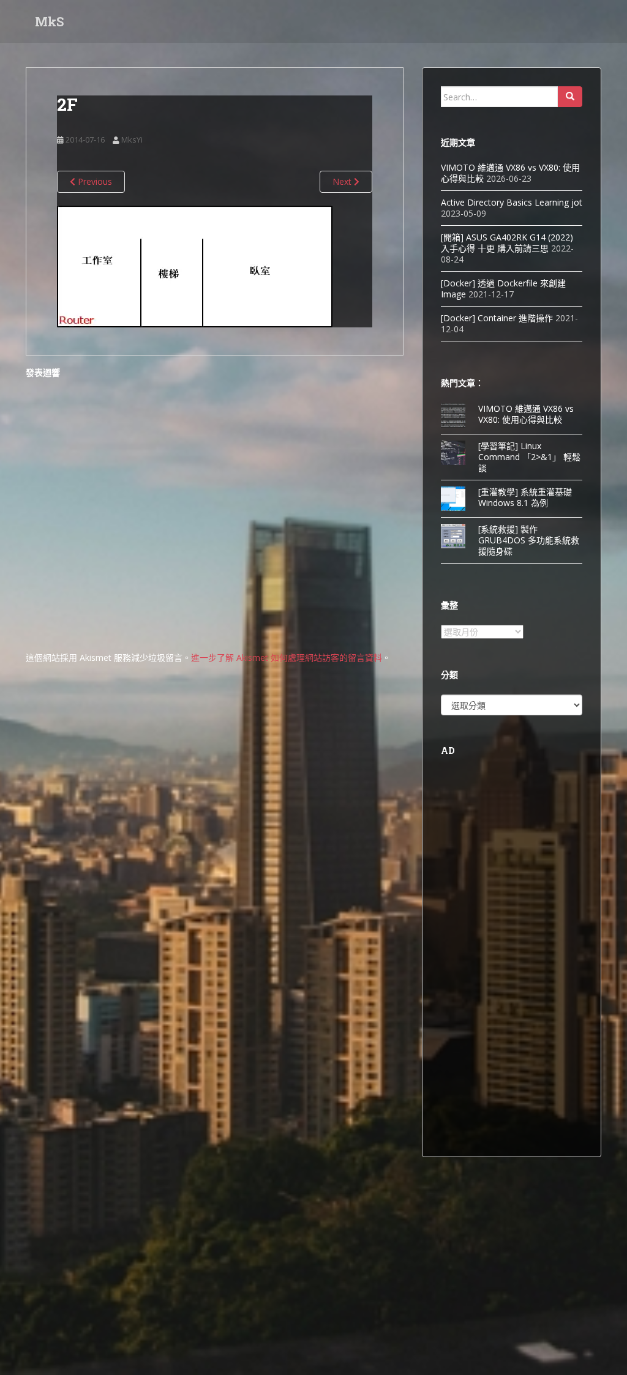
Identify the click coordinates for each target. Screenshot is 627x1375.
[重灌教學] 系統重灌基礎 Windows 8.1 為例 (525, 497)
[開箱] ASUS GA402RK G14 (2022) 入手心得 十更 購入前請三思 (507, 242)
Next (343, 181)
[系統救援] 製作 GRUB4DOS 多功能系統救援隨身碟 (528, 540)
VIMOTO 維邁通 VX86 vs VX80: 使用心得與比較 (526, 414)
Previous (93, 181)
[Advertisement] (511, 954)
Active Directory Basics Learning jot (511, 202)
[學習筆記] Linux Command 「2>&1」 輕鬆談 (529, 457)
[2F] (194, 265)
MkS (49, 21)
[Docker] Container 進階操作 (497, 318)
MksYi (132, 139)
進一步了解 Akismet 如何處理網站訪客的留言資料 (286, 657)
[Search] (570, 96)
